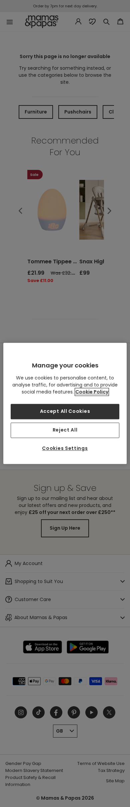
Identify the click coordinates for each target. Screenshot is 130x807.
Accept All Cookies (65, 411)
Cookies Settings (65, 448)
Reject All (65, 430)
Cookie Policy (91, 392)
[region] (65, 403)
